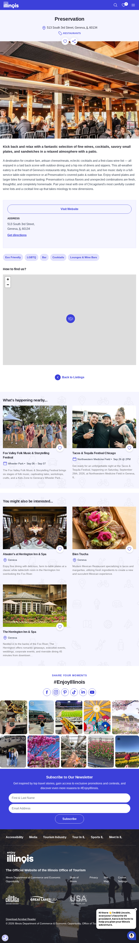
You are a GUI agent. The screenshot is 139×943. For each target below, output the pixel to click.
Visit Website (69, 209)
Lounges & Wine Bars (83, 257)
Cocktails (58, 257)
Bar (44, 257)
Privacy (94, 877)
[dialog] (5, 938)
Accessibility (14, 837)
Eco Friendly (13, 257)
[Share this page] (73, 41)
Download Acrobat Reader (21, 919)
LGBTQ (31, 257)
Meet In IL (115, 837)
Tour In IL (78, 837)
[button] (70, 318)
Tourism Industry (54, 837)
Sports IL (97, 837)
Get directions (17, 235)
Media (33, 837)
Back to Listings (73, 377)
